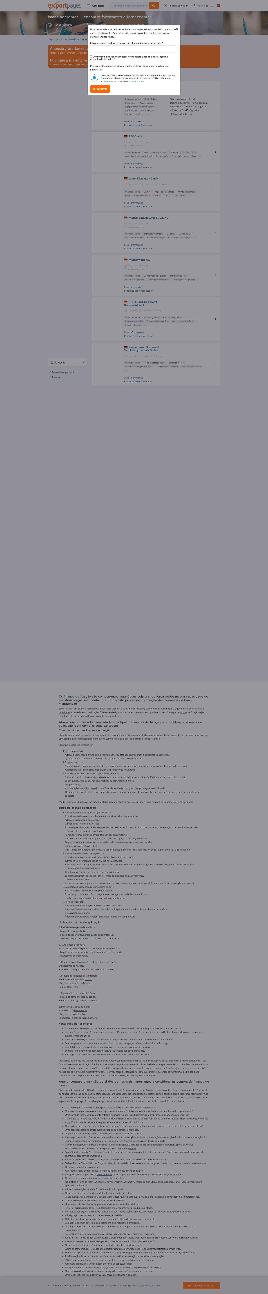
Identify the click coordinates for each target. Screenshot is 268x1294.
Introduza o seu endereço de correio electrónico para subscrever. (126, 43)
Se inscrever (100, 89)
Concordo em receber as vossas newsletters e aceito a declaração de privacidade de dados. (129, 57)
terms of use (138, 81)
